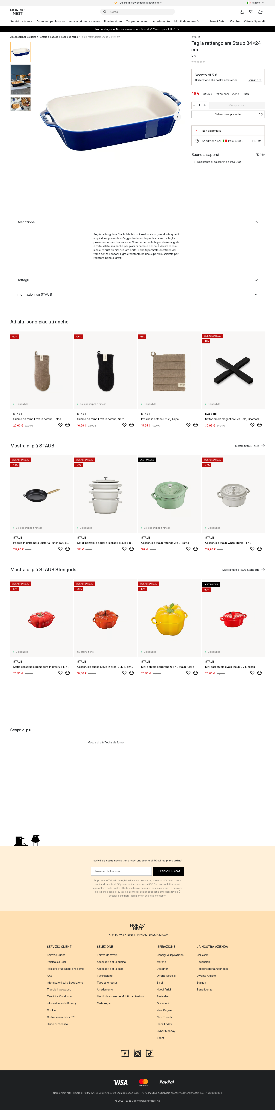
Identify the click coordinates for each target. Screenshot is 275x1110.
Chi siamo (203, 954)
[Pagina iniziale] (17, 12)
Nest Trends (164, 1016)
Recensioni (203, 961)
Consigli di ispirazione (170, 954)
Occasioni (163, 1003)
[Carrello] (260, 11)
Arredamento (161, 21)
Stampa (201, 982)
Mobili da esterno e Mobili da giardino (120, 996)
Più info (257, 140)
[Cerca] (105, 12)
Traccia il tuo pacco (59, 989)
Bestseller (163, 996)
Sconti (160, 1037)
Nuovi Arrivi (217, 21)
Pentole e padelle (48, 36)
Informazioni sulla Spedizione (65, 982)
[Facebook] (125, 1053)
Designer (162, 968)
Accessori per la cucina (84, 21)
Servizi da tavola (21, 21)
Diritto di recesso (57, 1023)
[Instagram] (137, 1053)
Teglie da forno (69, 36)
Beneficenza (205, 989)
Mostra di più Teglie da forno (106, 742)
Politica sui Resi (56, 961)
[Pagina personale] (242, 11)
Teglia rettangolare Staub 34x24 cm (100, 36)
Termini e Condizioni (59, 996)
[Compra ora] (67, 425)
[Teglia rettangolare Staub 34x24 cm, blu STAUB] (110, 116)
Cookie (51, 1010)
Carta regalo (104, 1003)
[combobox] (256, 3)
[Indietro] (43, 117)
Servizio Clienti (56, 954)
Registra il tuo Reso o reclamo (65, 968)
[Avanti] (177, 117)
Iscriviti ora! (255, 80)
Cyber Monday (166, 1030)
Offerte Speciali (254, 21)
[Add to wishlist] (60, 425)
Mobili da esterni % (187, 21)
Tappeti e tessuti (137, 21)
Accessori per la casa (51, 21)
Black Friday (164, 1023)
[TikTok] (150, 1053)
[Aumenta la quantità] (204, 105)
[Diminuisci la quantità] (194, 105)
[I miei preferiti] (251, 11)
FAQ (49, 975)
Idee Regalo (164, 1010)
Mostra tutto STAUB (247, 445)
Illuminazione (113, 21)
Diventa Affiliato (206, 975)
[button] (198, 62)
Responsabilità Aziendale (212, 968)
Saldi (160, 982)
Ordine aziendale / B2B (61, 1016)
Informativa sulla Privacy (62, 1003)
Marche (235, 21)
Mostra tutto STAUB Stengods (240, 569)
